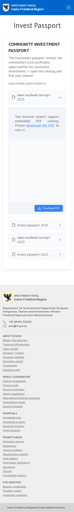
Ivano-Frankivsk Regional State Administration (36, 507)
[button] (68, 7)
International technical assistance (21, 398)
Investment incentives (15, 495)
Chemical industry (13, 450)
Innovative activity (13, 361)
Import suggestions (14, 393)
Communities (10, 365)
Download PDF (51, 208)
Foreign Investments (14, 381)
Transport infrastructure (16, 344)
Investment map (12, 417)
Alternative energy (13, 441)
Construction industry (14, 475)
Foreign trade (10, 385)
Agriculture (9, 467)
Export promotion (13, 406)
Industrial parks (11, 370)
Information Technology (16, 462)
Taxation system (12, 490)
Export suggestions (13, 389)
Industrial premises (13, 426)
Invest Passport (11, 430)
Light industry (10, 458)
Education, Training (13, 353)
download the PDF (40, 125)
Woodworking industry (15, 454)
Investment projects (14, 422)
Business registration (14, 486)
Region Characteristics (15, 340)
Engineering (9, 446)
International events (14, 402)
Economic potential (13, 357)
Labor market (10, 348)
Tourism (7, 471)
